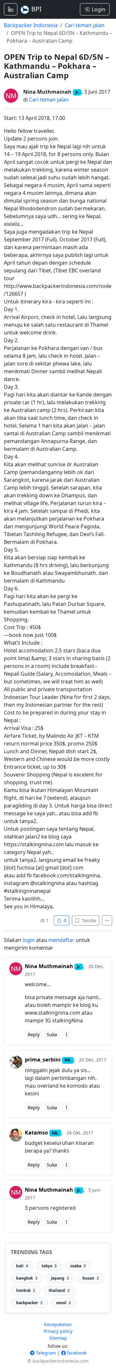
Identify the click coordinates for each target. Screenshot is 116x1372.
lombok (25, 1290)
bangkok (26, 1278)
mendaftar (61, 940)
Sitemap (58, 1338)
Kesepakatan (58, 1324)
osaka (78, 1266)
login (29, 940)
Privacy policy (58, 1331)
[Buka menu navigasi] (10, 9)
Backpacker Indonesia (31, 25)
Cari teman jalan (84, 25)
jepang (60, 1278)
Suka (52, 1034)
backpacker (29, 1302)
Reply (34, 1034)
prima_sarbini (43, 1059)
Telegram (45, 1353)
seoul (63, 1302)
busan (90, 1278)
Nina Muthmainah (47, 91)
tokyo (49, 1266)
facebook (76, 1353)
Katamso (36, 1132)
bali (22, 1266)
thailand (59, 1290)
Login (98, 9)
